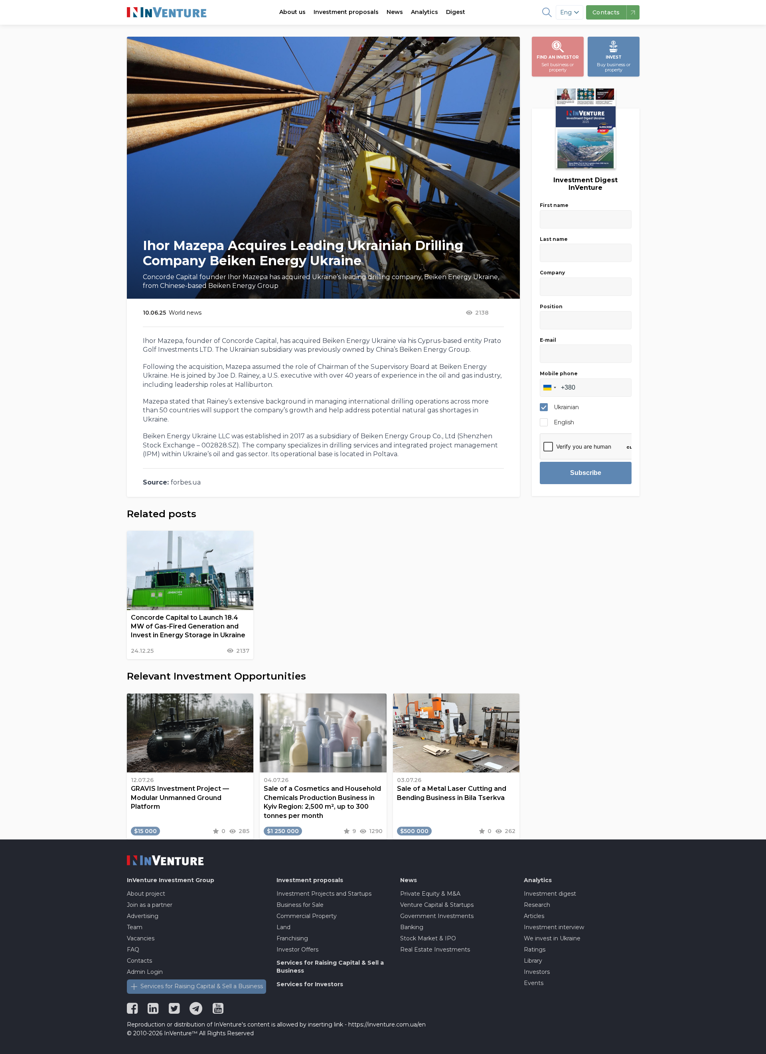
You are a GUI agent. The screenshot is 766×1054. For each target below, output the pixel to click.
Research (537, 904)
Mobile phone (559, 373)
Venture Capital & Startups (437, 904)
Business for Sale (300, 904)
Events (533, 983)
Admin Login (145, 971)
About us (292, 12)
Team (134, 927)
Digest (455, 12)
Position (551, 306)
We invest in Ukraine (552, 938)
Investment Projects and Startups (323, 893)
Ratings (534, 949)
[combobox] (549, 387)
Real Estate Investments (435, 949)
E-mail (548, 340)
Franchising (292, 938)
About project (146, 893)
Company (552, 273)
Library (533, 960)
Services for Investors (309, 984)
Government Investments (437, 916)
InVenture (170, 880)
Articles (534, 916)
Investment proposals (346, 12)
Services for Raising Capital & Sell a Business (201, 986)
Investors (537, 971)
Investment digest (550, 893)
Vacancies (140, 938)
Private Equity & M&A (430, 893)
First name (554, 205)
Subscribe (585, 472)
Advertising (142, 916)
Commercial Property (306, 916)
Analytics (424, 12)
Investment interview (554, 927)
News (395, 12)
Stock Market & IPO (428, 938)
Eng (566, 12)
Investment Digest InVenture (585, 183)
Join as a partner (149, 904)
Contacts (139, 960)
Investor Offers (297, 949)
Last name (554, 239)
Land (283, 927)
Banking (411, 927)
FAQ (133, 949)
